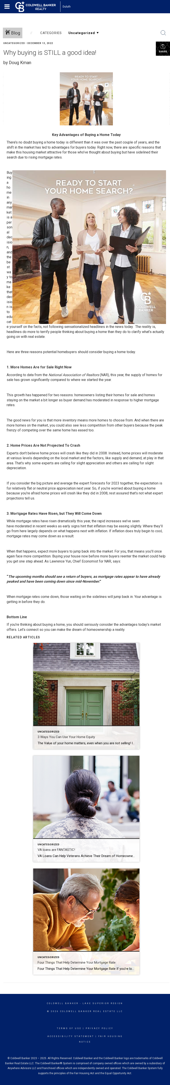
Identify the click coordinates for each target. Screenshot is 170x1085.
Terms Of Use (69, 1028)
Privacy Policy (99, 1028)
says (116, 561)
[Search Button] (163, 33)
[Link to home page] (37, 6)
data (30, 375)
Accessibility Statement (70, 1036)
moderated (23, 526)
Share (163, 51)
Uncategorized (14, 43)
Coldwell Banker (63, 1003)
